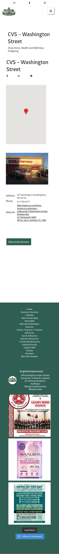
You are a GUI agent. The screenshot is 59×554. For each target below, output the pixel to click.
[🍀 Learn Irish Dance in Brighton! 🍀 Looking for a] (29, 416)
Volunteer (29, 353)
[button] (26, 111)
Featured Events (29, 344)
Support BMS (30, 347)
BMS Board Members (29, 324)
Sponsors (29, 327)
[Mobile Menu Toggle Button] (51, 11)
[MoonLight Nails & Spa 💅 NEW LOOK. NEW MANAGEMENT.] (29, 459)
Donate (29, 350)
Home (29, 309)
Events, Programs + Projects (29, 329)
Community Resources (29, 341)
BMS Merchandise (29, 356)
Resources (29, 332)
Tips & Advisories (29, 335)
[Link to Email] (14, 2)
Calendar (29, 315)
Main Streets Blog (29, 318)
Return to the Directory (18, 241)
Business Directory (29, 312)
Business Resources (29, 338)
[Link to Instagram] (45, 2)
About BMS (29, 321)
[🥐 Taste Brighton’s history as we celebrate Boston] (29, 503)
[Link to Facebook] (29, 2)
